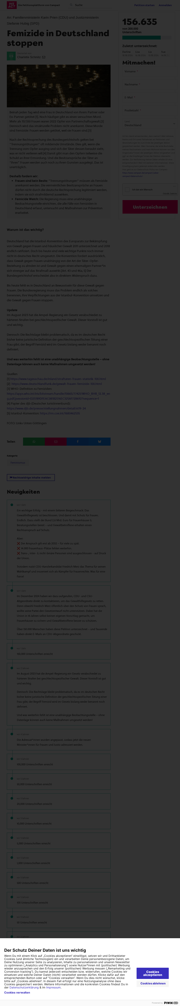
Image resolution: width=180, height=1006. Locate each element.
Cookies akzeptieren (152, 973)
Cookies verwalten (17, 992)
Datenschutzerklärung (24, 987)
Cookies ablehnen (153, 983)
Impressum (53, 987)
